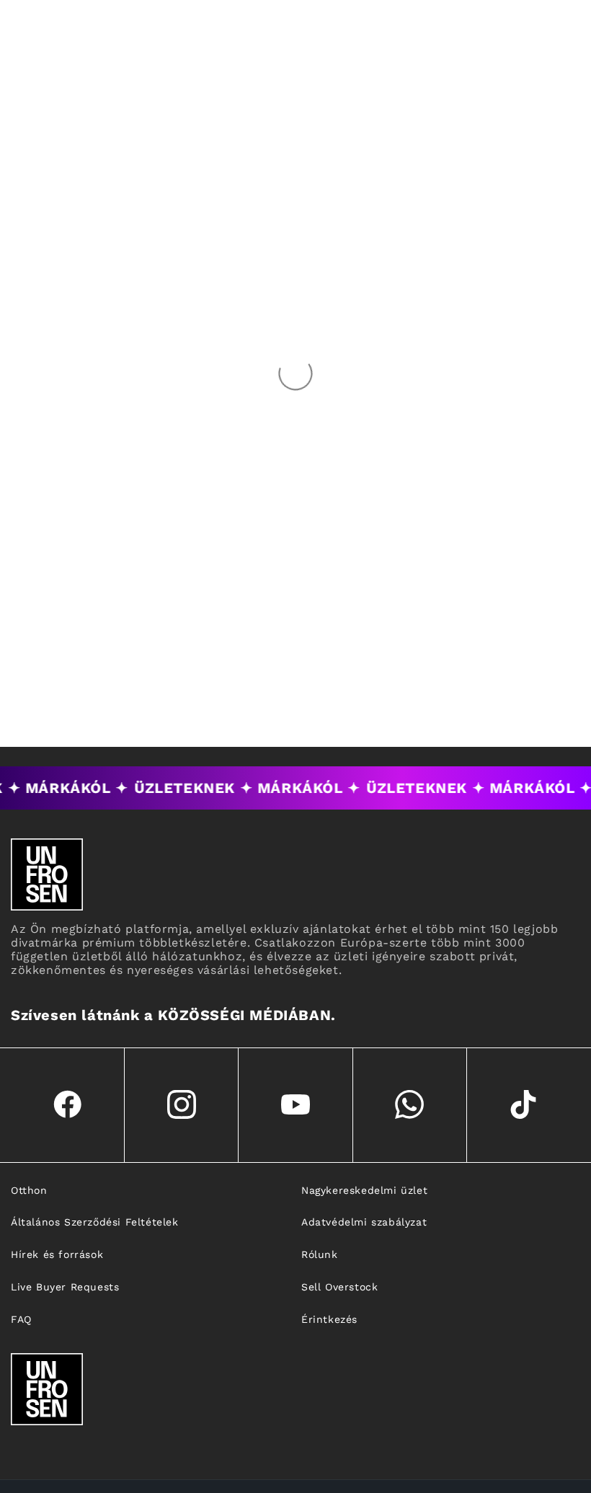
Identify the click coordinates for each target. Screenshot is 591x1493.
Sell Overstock (339, 1287)
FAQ (21, 1319)
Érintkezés (329, 1319)
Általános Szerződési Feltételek (95, 1222)
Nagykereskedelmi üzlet (364, 1190)
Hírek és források (57, 1254)
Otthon (29, 1190)
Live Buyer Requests (65, 1287)
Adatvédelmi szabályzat (364, 1222)
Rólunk (319, 1254)
